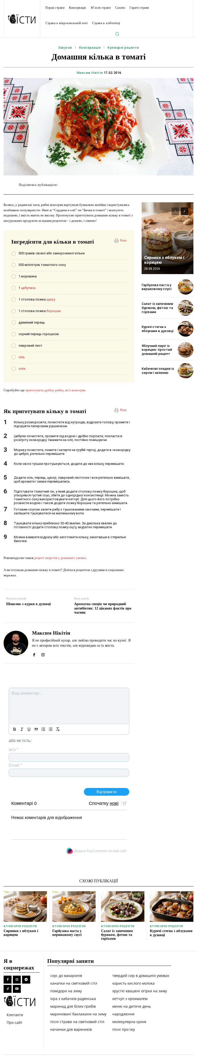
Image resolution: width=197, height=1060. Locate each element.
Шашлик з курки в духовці (28, 604)
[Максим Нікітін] (16, 643)
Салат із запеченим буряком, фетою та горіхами (157, 308)
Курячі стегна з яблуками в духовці (157, 329)
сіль (21, 357)
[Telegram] (26, 980)
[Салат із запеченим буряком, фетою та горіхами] (185, 308)
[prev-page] (175, 211)
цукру (50, 299)
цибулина (28, 288)
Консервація (90, 47)
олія (21, 369)
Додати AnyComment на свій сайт (100, 851)
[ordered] (43, 729)
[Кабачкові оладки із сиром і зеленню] (185, 371)
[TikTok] (8, 989)
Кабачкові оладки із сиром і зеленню (158, 371)
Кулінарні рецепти (123, 47)
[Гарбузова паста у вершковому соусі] (185, 287)
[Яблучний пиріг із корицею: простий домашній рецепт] (185, 350)
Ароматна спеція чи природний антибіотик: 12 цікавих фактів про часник (102, 608)
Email (15, 765)
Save (137, 185)
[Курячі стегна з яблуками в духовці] (185, 329)
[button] (117, 34)
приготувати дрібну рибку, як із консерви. (56, 390)
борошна (53, 311)
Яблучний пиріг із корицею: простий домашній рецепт (157, 350)
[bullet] (50, 729)
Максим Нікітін (90, 73)
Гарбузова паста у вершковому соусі (156, 287)
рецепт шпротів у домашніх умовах (60, 558)
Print (123, 240)
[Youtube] (17, 989)
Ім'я (13, 749)
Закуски (65, 47)
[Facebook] (34, 653)
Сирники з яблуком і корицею (21, 933)
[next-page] (184, 211)
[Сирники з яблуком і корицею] (167, 238)
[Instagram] (43, 653)
